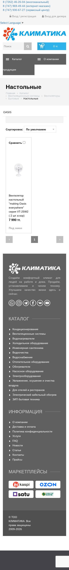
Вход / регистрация (23, 16)
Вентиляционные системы (29, 333)
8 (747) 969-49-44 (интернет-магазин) (26, 5)
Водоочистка (20, 352)
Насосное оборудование (28, 371)
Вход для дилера (55, 16)
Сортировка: (15, 129)
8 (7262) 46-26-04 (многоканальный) (26, 1)
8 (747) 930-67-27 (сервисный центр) (26, 9)
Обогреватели (21, 366)
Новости (17, 445)
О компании (20, 422)
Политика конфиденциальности (32, 431)
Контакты (18, 454)
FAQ (15, 440)
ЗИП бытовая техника (26, 399)
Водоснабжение (22, 357)
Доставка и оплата (24, 426)
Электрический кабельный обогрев (34, 394)
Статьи (16, 450)
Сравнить (15, 142)
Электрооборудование (26, 376)
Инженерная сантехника (27, 347)
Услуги (16, 436)
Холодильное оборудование (30, 343)
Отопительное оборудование (30, 361)
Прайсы (17, 459)
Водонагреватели (23, 338)
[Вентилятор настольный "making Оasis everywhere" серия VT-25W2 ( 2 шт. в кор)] (19, 170)
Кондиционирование (25, 329)
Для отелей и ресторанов (28, 389)
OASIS (7, 112)
